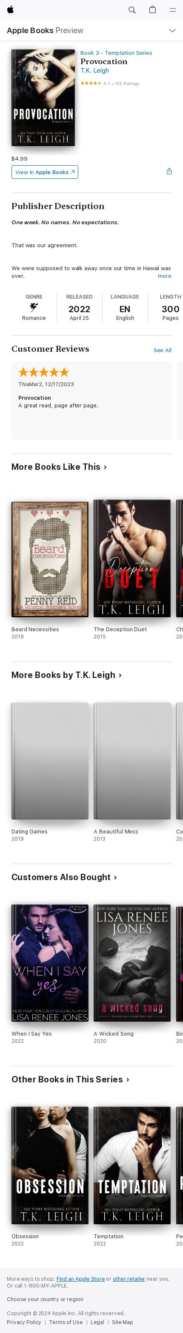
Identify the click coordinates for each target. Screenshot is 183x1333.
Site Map (122, 1322)
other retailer (129, 1279)
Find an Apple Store (81, 1279)
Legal (97, 1322)
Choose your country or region (45, 1299)
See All (163, 350)
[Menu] (173, 10)
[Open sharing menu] (169, 172)
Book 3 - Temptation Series (116, 53)
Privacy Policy (24, 1322)
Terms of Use (66, 1322)
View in (42, 172)
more (165, 276)
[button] (132, 10)
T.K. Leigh (94, 70)
